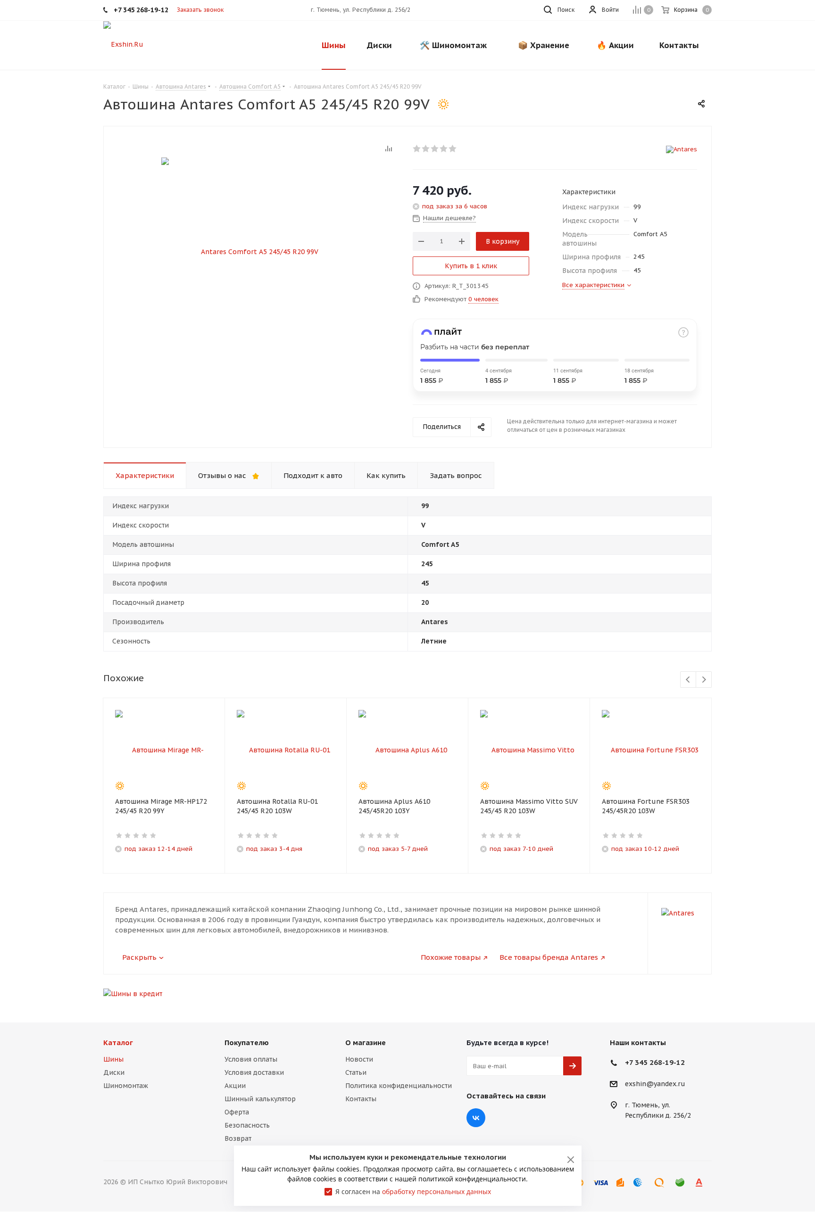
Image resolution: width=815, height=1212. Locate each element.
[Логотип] (123, 44)
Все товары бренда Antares (548, 957)
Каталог (118, 1042)
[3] (435, 148)
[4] (444, 148)
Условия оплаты (251, 1059)
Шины (113, 1059)
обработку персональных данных (436, 1191)
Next (704, 680)
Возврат (238, 1138)
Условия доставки (254, 1072)
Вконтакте (475, 1117)
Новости (359, 1059)
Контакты (360, 1099)
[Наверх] (769, 1000)
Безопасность (247, 1125)
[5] (453, 148)
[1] (417, 148)
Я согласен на (413, 1191)
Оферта (237, 1112)
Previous (688, 680)
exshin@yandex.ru (655, 1084)
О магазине (365, 1042)
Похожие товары (451, 957)
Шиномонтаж (125, 1085)
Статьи (355, 1072)
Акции (235, 1085)
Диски (114, 1072)
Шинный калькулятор (260, 1099)
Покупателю (247, 1042)
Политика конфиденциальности (398, 1085)
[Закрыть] (570, 1159)
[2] (426, 148)
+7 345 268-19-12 (655, 1062)
